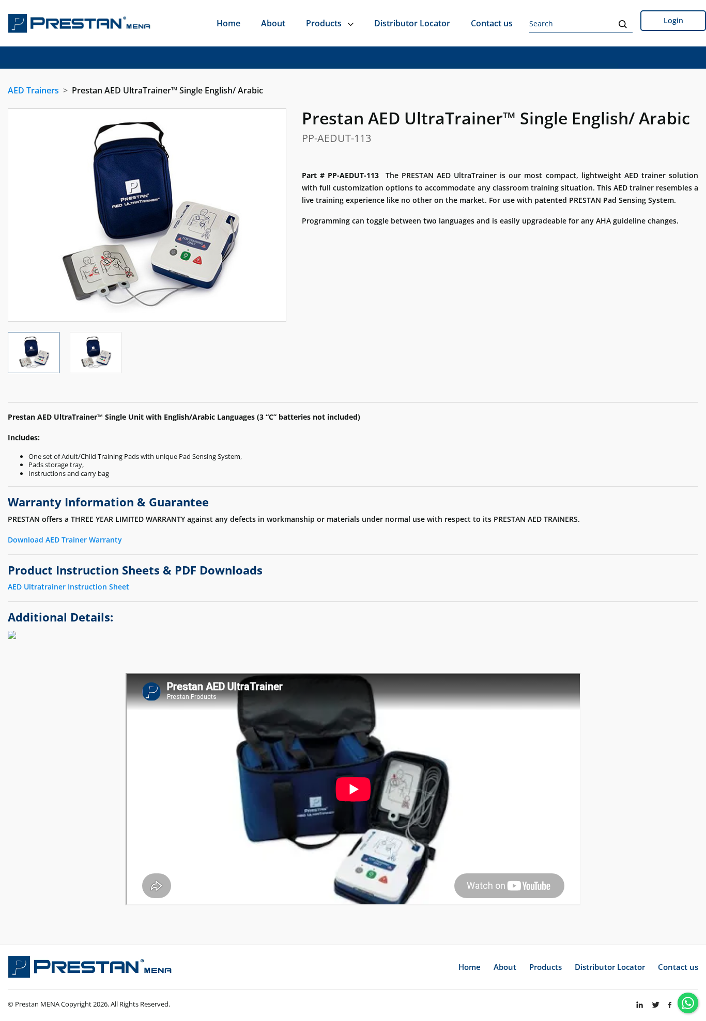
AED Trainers (33, 90)
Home (228, 23)
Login (673, 20)
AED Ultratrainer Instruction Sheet (68, 587)
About (273, 23)
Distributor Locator (412, 23)
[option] (147, 215)
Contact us (492, 23)
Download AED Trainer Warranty (65, 540)
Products (325, 23)
